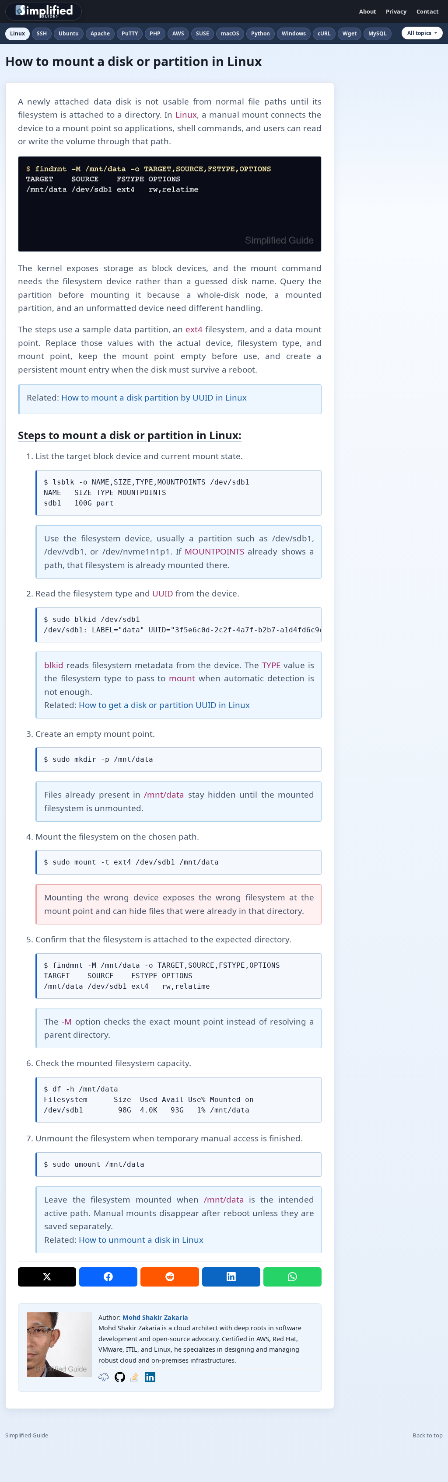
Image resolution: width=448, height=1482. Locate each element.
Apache (100, 33)
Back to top (428, 1435)
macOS (230, 33)
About (367, 11)
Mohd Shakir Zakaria (155, 1317)
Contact (427, 11)
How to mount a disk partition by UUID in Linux (154, 397)
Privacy (396, 11)
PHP (155, 33)
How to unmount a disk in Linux (141, 1239)
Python (260, 33)
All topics (419, 33)
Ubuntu (69, 33)
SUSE (202, 33)
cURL (324, 33)
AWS (178, 33)
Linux (17, 33)
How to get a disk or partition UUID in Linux (164, 705)
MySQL (377, 33)
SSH (42, 33)
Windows (294, 33)
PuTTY (130, 33)
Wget (350, 33)
